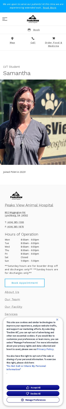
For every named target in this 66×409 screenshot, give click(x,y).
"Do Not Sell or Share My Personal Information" (26, 368)
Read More (50, 7)
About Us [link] (12, 292)
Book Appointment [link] (25, 282)
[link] (33, 19)
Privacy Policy (45, 349)
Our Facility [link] (13, 306)
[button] (4, 19)
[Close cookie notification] (57, 319)
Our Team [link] (12, 299)
